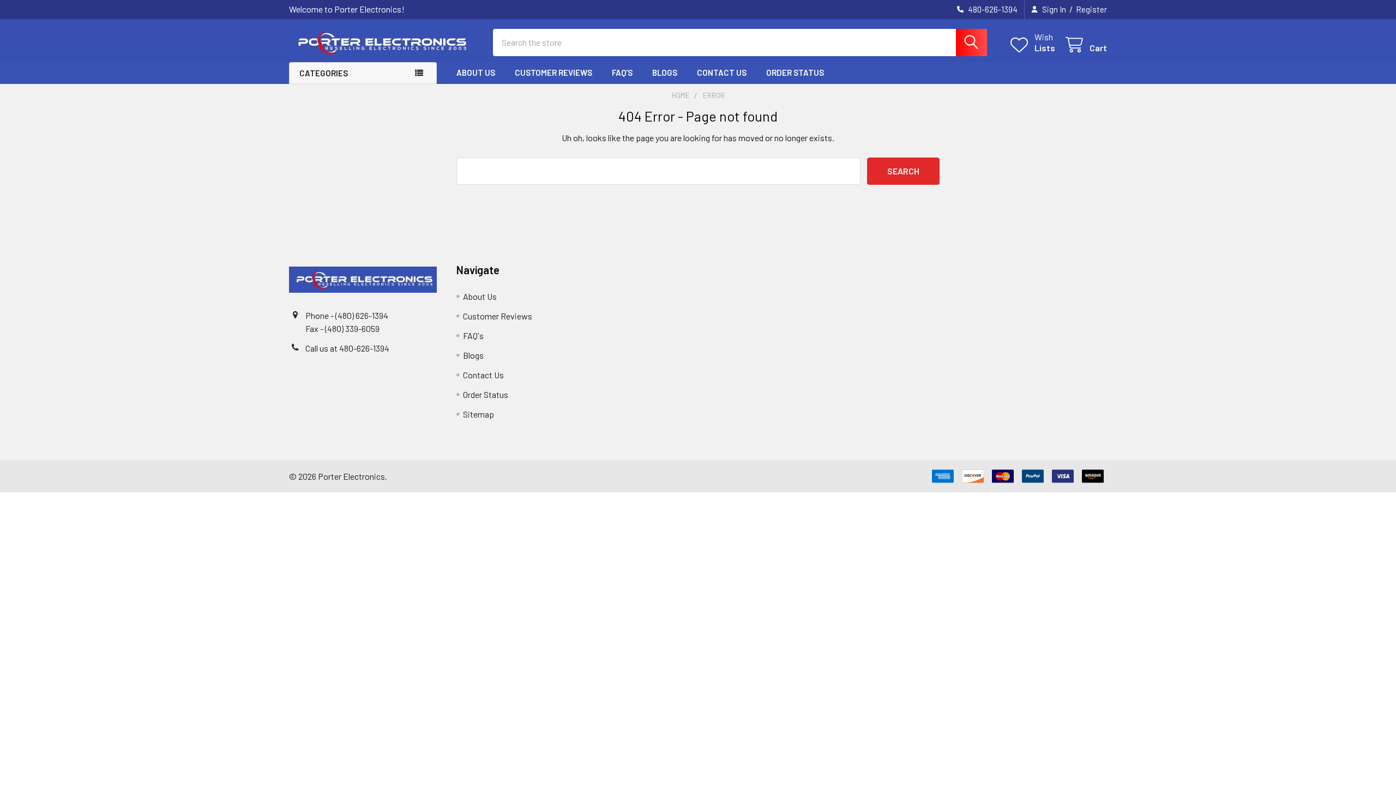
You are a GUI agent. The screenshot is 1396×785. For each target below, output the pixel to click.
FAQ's (622, 72)
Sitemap (478, 414)
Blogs (664, 72)
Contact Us (722, 72)
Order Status (795, 72)
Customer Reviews (553, 72)
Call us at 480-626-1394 (347, 348)
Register (1091, 9)
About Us (475, 72)
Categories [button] (323, 73)
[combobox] (740, 42)
